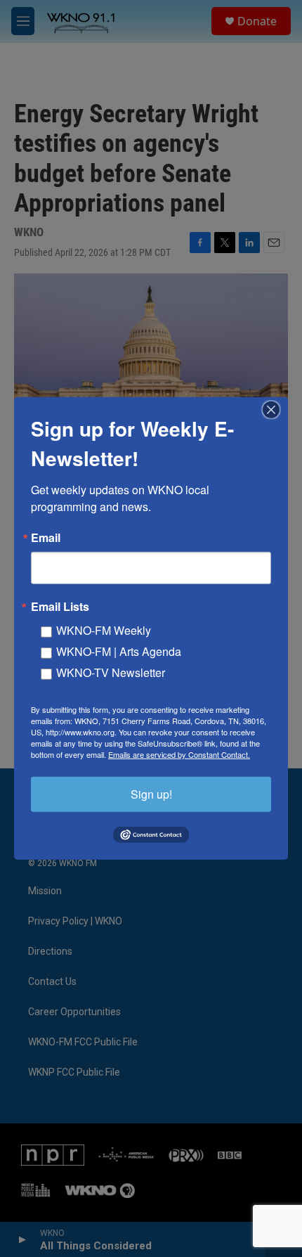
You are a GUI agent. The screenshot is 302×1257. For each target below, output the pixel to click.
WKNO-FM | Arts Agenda (118, 651)
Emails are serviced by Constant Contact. (179, 754)
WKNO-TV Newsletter (110, 672)
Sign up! (151, 794)
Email (45, 537)
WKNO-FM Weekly (103, 630)
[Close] (275, 409)
